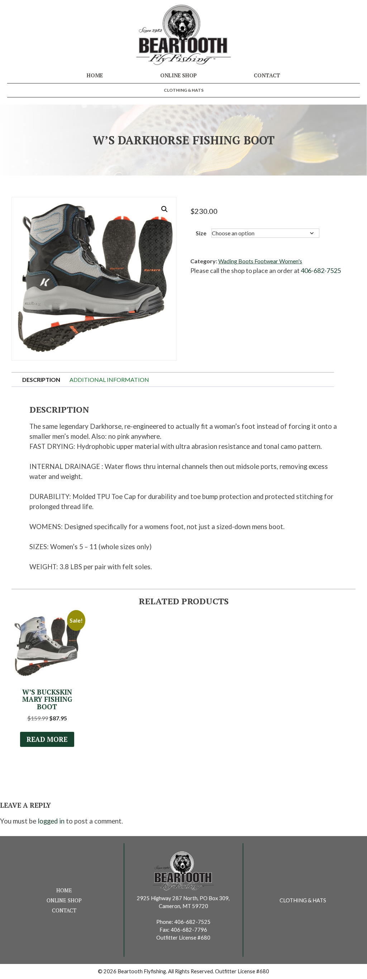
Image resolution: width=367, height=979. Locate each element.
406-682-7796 (189, 930)
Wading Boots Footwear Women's (260, 261)
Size (201, 233)
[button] (164, 209)
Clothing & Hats (184, 90)
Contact (267, 75)
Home (95, 75)
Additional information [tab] (109, 379)
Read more (47, 739)
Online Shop (178, 75)
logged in (51, 821)
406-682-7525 (321, 270)
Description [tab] (41, 379)
